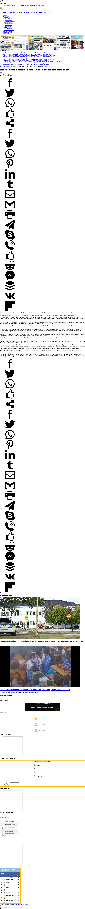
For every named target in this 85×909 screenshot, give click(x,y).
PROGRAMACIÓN (8, 32)
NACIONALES (8, 20)
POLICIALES (8, 25)
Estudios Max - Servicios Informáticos (19, 904)
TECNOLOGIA (8, 28)
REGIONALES (8, 18)
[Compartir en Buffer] (10, 290)
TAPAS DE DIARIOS (9, 30)
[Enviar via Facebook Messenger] (10, 280)
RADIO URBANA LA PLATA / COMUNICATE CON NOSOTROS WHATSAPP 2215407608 (24, 5)
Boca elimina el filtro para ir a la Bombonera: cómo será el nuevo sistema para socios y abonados (26, 60)
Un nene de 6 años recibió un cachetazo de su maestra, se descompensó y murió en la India (35, 690)
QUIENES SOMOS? (8, 31)
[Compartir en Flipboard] (10, 310)
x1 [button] (0, 77)
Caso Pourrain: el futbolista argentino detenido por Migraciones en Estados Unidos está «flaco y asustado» (28, 53)
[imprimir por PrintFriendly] (10, 219)
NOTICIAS (6, 16)
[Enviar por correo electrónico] (10, 198)
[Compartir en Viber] (10, 249)
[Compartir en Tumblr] (10, 188)
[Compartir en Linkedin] (10, 178)
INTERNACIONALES (10, 21)
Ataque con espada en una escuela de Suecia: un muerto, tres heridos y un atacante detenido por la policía (41, 641)
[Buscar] (1, 0)
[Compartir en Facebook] (10, 87)
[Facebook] (0, 2)
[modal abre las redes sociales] (10, 127)
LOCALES (7, 17)
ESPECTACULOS (9, 23)
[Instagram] (1, 2)
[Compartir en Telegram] (10, 229)
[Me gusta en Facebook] (10, 117)
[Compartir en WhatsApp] (10, 107)
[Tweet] (10, 97)
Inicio (2, 66)
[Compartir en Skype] (10, 239)
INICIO (5, 15)
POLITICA (8, 27)
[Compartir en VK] (10, 300)
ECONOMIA (8, 26)
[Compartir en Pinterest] (10, 168)
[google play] (2, 2)
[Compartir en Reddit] (10, 270)
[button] (83, 42)
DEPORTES (8, 22)
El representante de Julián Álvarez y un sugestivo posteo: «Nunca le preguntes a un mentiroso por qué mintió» (29, 55)
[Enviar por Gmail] (10, 209)
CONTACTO (6, 33)
